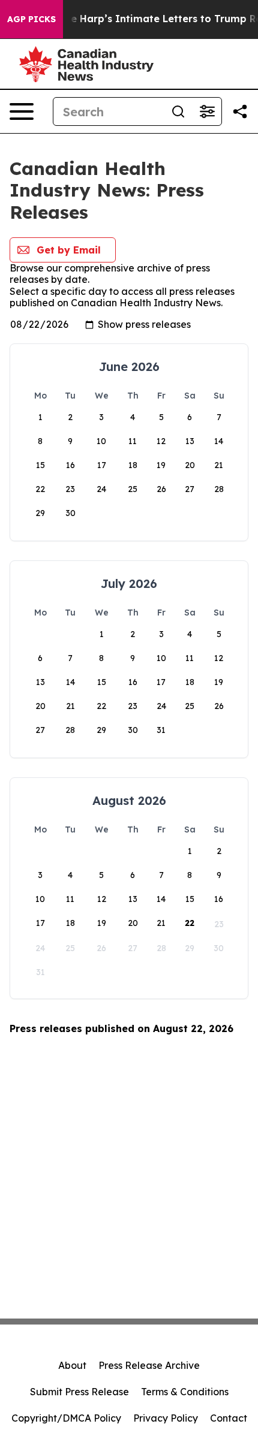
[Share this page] (240, 111)
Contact (228, 1418)
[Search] (178, 111)
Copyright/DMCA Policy (66, 1418)
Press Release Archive (149, 1365)
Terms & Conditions (185, 1392)
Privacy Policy (165, 1418)
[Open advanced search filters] (207, 111)
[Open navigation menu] (22, 111)
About (72, 1365)
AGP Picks (31, 19)
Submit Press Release (79, 1392)
